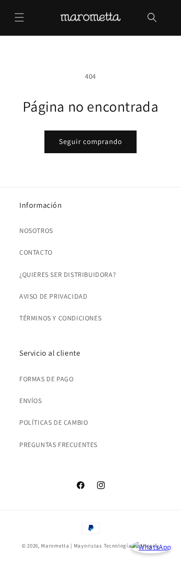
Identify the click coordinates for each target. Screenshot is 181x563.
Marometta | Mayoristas (71, 545)
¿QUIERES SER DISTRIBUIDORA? (67, 274)
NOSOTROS (36, 230)
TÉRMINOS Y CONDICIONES (60, 318)
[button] (19, 17)
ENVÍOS (30, 400)
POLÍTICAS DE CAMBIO (53, 422)
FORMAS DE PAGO (46, 379)
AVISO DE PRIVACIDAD (53, 296)
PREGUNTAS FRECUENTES (58, 444)
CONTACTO (36, 252)
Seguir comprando (90, 141)
